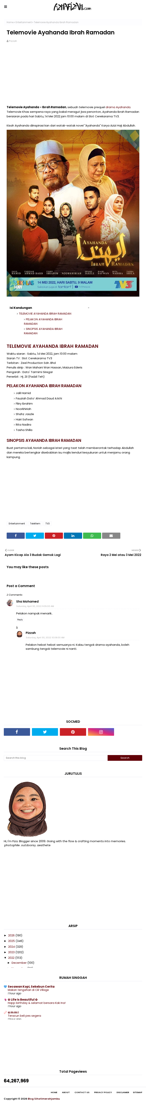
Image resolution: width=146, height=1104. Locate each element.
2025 (12, 941)
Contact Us (82, 1092)
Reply (20, 619)
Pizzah (13, 41)
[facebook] (17, 732)
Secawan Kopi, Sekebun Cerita (31, 987)
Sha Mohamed (27, 601)
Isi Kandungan (21, 308)
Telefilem (35, 523)
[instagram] (101, 732)
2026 (11, 935)
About (66, 1092)
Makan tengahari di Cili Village (28, 990)
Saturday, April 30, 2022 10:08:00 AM (45, 637)
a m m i (13, 1012)
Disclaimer (123, 1092)
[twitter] (45, 732)
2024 (12, 947)
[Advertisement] (73, 76)
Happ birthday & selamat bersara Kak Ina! (37, 1003)
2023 (11, 952)
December (19, 963)
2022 (11, 958)
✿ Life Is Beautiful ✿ (23, 1000)
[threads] (129, 732)
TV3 (47, 523)
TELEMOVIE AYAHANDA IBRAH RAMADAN (45, 313)
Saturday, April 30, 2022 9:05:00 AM (35, 606)
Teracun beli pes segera (24, 1016)
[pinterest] (73, 732)
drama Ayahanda (118, 107)
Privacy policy (103, 1092)
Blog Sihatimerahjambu (44, 1099)
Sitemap (137, 1092)
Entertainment (24, 22)
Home (10, 22)
